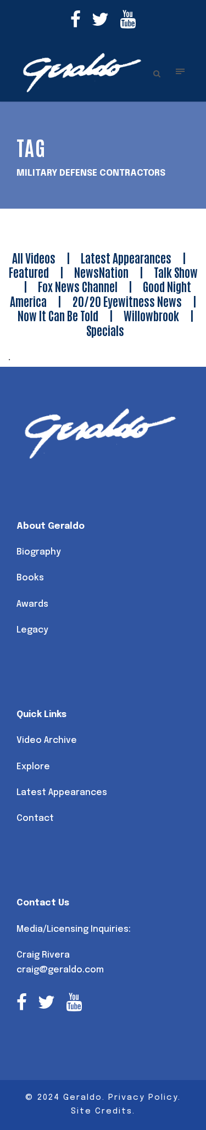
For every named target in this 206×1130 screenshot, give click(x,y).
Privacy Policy (143, 1097)
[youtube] (128, 21)
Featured (29, 271)
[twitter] (100, 21)
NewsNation (101, 271)
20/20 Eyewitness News (127, 301)
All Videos (33, 257)
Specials (105, 330)
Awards (32, 604)
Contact (35, 818)
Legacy (32, 630)
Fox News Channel (78, 286)
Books (30, 578)
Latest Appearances (126, 257)
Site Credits (101, 1111)
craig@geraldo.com (60, 970)
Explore (33, 766)
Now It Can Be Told (58, 315)
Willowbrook (151, 315)
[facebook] (75, 21)
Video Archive (46, 740)
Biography (38, 552)
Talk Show (176, 271)
